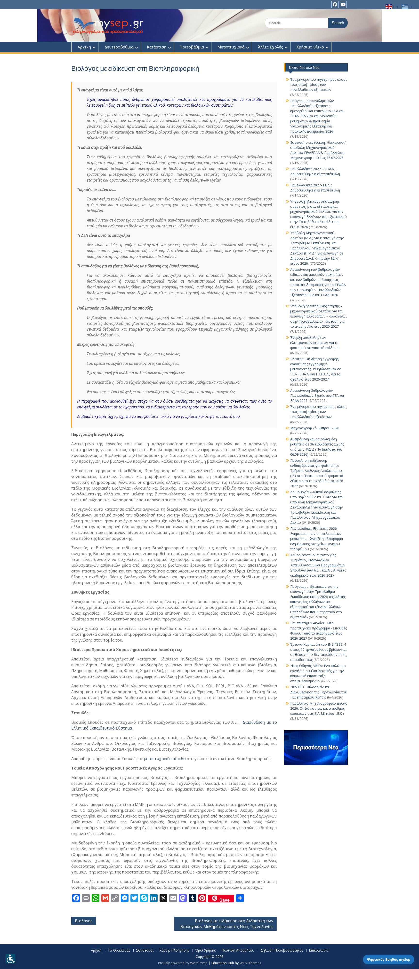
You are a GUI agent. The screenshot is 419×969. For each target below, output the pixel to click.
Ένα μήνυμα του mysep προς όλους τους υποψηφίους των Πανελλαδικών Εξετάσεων (318, 411)
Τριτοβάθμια (192, 47)
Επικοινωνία (318, 950)
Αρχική (84, 47)
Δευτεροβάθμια (119, 47)
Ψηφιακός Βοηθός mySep (388, 959)
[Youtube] (343, 4)
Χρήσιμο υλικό (310, 47)
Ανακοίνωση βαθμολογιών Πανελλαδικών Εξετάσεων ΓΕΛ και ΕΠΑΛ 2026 (317, 395)
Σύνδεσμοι (144, 950)
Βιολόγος (83, 920)
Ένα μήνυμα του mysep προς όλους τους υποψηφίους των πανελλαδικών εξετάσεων (318, 84)
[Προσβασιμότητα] (10, 958)
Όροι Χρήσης (205, 950)
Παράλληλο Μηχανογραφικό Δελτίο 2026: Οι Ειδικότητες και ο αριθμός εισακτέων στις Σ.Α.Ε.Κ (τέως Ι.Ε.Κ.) (318, 708)
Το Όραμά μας (119, 950)
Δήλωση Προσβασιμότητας (281, 950)
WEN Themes (250, 963)
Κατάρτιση (156, 47)
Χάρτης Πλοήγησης (174, 950)
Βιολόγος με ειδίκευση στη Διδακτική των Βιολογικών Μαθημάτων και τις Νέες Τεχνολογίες (226, 923)
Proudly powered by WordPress (182, 963)
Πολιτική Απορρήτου (238, 950)
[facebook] (334, 4)
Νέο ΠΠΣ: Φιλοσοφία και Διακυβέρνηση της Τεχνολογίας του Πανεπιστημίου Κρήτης (318, 692)
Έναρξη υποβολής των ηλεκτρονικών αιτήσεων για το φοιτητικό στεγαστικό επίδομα (314, 342)
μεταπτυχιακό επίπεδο (165, 758)
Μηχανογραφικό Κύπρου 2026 (314, 428)
